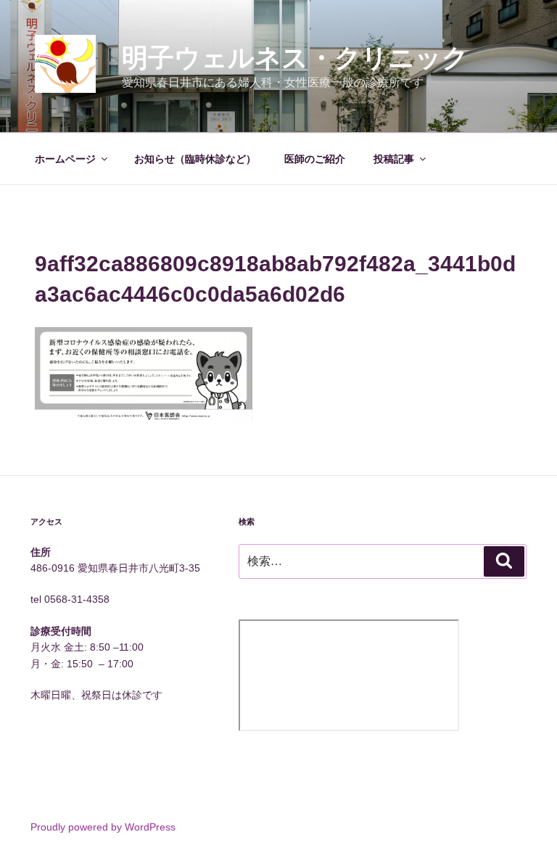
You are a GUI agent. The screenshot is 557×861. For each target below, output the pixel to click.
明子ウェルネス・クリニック (295, 58)
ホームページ (65, 159)
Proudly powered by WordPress (103, 827)
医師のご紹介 (314, 159)
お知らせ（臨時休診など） (195, 159)
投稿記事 (394, 159)
